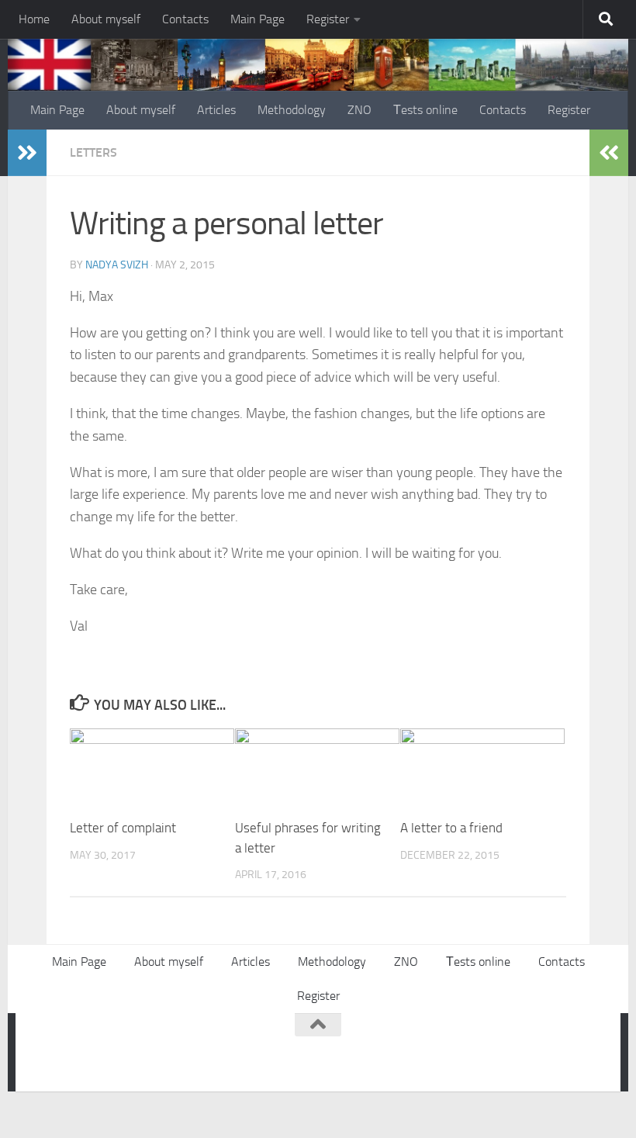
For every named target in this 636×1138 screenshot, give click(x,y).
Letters (93, 152)
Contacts (185, 19)
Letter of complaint (123, 827)
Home (34, 19)
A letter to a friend (451, 827)
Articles (216, 109)
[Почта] (558, 1055)
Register (327, 19)
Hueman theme (227, 1049)
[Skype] (530, 1055)
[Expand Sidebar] (27, 153)
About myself (105, 19)
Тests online (425, 109)
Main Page (257, 19)
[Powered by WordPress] (97, 1049)
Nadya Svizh (116, 265)
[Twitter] (502, 1055)
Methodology (292, 109)
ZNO (359, 109)
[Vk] (475, 1055)
